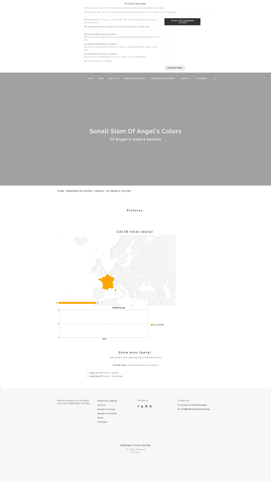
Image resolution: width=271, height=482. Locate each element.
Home (101, 79)
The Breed (201, 79)
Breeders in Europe (134, 79)
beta (90, 79)
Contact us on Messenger (193, 405)
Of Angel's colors (118, 191)
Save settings (175, 68)
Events (185, 79)
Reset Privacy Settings (107, 401)
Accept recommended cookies (182, 22)
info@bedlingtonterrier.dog (195, 409)
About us (114, 79)
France (99, 191)
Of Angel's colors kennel (135, 139)
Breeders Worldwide (162, 79)
